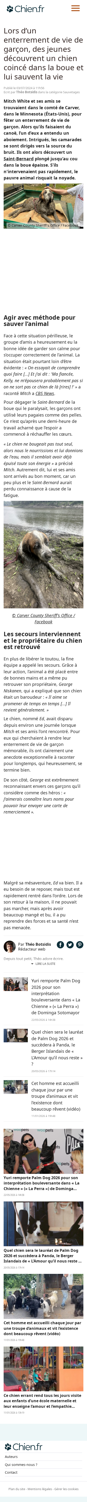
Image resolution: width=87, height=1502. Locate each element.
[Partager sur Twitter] (70, 947)
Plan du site (16, 1489)
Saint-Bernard (19, 159)
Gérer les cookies (66, 1489)
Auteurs (11, 1456)
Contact (11, 1472)
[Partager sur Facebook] (60, 947)
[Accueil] (25, 8)
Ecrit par (20, 92)
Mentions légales (40, 1489)
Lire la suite (45, 963)
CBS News (45, 393)
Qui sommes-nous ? (21, 1464)
